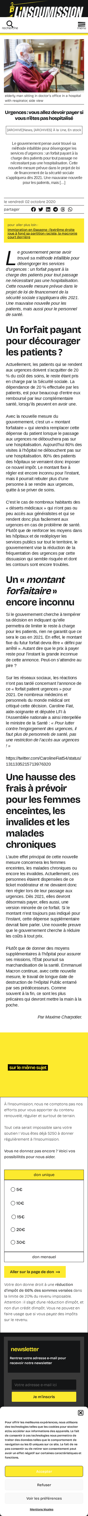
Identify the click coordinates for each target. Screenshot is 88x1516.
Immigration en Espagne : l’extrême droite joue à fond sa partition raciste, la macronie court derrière (42, 233)
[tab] (44, 1175)
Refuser (44, 1485)
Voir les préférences (44, 1498)
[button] (80, 1412)
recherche (10, 28)
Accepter (44, 1471)
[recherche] (10, 24)
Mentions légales (41, 1509)
